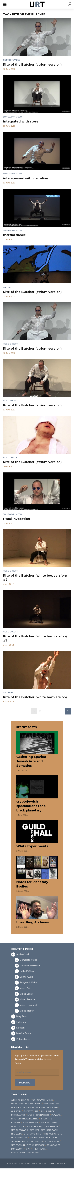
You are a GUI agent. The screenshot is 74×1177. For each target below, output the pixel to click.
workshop (34, 1152)
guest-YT (28, 1111)
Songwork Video (12, 116)
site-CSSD (45, 1122)
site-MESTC (50, 1133)
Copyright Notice (57, 1163)
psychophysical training (24, 1118)
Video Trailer (10, 457)
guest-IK (40, 1107)
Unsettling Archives (32, 922)
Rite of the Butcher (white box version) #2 (35, 578)
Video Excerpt (10, 344)
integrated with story (20, 121)
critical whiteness (42, 1100)
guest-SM (16, 1111)
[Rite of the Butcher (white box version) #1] (37, 609)
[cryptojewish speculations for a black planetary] (37, 786)
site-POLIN (51, 1137)
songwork (17, 1149)
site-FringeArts (35, 1126)
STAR (28, 1149)
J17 (36, 1111)
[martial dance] (37, 208)
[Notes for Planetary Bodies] (37, 867)
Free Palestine (51, 1103)
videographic (18, 1152)
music (31, 1115)
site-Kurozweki (49, 1130)
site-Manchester (33, 1133)
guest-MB (52, 1107)
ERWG (38, 1103)
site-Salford (18, 1141)
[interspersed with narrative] (37, 151)
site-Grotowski (19, 1130)
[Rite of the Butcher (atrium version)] (37, 37)
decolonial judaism (22, 1103)
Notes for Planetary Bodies (32, 884)
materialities (18, 1115)
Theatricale (39, 1149)
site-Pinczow (37, 1137)
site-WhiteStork (36, 1145)
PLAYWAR (56, 1115)
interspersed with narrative (25, 178)
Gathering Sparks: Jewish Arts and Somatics (31, 761)
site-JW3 (34, 1130)
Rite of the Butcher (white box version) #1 (35, 638)
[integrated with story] (37, 94)
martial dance (14, 235)
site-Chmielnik (30, 1122)
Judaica (50, 1111)
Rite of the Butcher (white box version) (35, 697)
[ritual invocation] (37, 491)
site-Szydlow (52, 1141)
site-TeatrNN (18, 1145)
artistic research (20, 1100)
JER (42, 1111)
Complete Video (11, 60)
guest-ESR (28, 1107)
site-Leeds (16, 1133)
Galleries (8, 287)
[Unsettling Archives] (37, 907)
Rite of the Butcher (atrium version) (32, 64)
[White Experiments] (37, 831)
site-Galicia (52, 1126)
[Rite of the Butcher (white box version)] (37, 670)
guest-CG (16, 1107)
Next (68, 711)
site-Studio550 (35, 1141)
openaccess (42, 1115)
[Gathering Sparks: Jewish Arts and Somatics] (37, 742)
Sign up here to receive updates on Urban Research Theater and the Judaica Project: (37, 1059)
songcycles (53, 1145)
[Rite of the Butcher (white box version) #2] (37, 548)
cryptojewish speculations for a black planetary (31, 806)
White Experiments (32, 846)
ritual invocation (16, 519)
